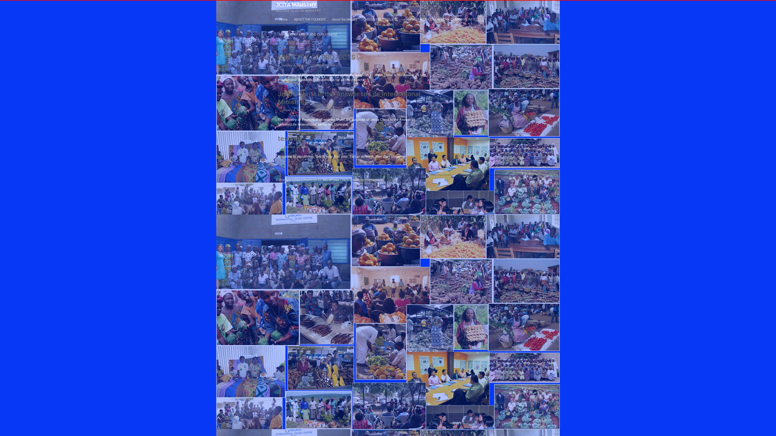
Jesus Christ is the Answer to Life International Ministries (349, 98)
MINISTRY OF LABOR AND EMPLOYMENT (308, 34)
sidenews (339, 147)
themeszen (373, 180)
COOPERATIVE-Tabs (323, 65)
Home (283, 19)
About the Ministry (344, 19)
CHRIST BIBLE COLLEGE (381, 19)
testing (288, 139)
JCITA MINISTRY (296, 5)
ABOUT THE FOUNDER (310, 19)
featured (320, 147)
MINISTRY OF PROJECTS (316, 57)
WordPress (331, 180)
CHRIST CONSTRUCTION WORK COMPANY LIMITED (441, 19)
